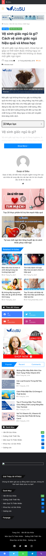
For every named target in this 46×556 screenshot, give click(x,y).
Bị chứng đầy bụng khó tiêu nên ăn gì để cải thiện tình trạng (12, 294)
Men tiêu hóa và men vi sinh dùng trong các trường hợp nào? (11, 270)
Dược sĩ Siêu (9, 61)
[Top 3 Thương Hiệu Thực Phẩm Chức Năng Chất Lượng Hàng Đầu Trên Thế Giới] (8, 405)
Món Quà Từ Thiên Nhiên (12, 440)
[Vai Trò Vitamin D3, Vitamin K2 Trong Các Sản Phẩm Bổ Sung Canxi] (8, 416)
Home (5, 24)
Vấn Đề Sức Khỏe (15, 24)
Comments (36, 364)
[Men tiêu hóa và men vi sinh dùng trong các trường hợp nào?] (12, 259)
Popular (8, 364)
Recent (22, 364)
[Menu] (3, 9)
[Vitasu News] (15, 8)
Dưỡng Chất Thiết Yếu (11, 436)
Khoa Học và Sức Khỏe (12, 444)
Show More (22, 146)
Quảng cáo (7, 447)
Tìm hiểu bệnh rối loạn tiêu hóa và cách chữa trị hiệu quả (34, 270)
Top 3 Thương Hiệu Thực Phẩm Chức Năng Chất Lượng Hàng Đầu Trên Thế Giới (30, 404)
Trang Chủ (16, 532)
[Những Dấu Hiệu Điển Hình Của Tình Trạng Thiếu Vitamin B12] (8, 373)
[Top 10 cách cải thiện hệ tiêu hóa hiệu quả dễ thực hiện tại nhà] (34, 284)
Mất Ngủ (26, 24)
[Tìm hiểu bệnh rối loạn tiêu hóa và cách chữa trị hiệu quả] (34, 259)
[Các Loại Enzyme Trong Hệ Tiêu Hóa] (8, 384)
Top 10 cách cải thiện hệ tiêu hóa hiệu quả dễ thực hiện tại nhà (34, 294)
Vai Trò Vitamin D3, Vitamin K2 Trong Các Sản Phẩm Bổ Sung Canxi (29, 415)
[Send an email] (14, 61)
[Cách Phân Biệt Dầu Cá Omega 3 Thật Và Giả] (8, 394)
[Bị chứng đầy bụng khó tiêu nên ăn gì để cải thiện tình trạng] (12, 284)
